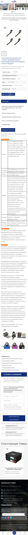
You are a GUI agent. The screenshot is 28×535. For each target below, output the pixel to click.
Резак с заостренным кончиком (10, 120)
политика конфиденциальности (11, 528)
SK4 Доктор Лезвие (6, 365)
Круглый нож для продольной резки (11, 117)
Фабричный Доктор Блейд (8, 367)
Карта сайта (20, 526)
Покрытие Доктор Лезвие (8, 360)
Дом (14, 11)
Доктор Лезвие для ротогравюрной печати (12, 358)
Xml (2, 528)
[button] (25, 461)
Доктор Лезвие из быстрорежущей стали (12, 363)
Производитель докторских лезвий (10, 370)
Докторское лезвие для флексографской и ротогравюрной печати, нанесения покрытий (14, 14)
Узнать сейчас (9, 94)
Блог (25, 526)
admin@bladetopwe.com (19, 493)
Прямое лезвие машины (8, 113)
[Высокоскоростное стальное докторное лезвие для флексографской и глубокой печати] (14, 456)
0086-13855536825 (11, 496)
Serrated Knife (6, 124)
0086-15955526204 (11, 490)
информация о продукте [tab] (8, 130)
